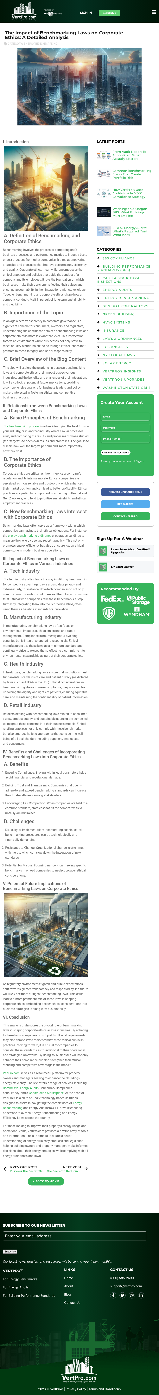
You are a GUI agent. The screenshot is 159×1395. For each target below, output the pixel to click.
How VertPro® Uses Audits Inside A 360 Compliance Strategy (128, 193)
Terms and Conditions (105, 1389)
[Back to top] (148, 112)
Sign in (86, 13)
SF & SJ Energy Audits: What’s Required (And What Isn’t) (129, 231)
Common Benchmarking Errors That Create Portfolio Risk (131, 174)
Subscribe (10, 1251)
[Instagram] (132, 1295)
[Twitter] (122, 1295)
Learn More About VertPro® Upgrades (130, 551)
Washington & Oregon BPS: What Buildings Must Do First (129, 212)
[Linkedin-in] (141, 1295)
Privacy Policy (76, 1389)
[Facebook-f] (113, 1295)
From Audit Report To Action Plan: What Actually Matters (129, 155)
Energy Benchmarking (41, 43)
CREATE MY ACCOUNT (115, 452)
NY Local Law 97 (122, 567)
